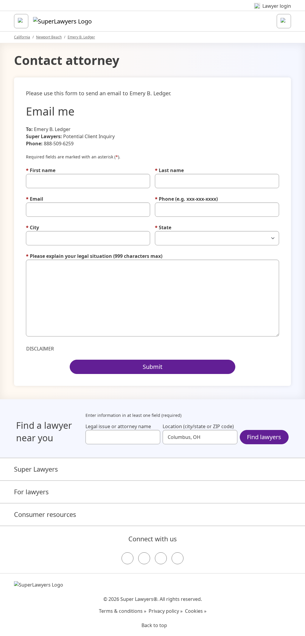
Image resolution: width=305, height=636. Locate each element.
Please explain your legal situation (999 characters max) (94, 256)
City (32, 227)
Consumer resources (45, 514)
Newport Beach (49, 37)
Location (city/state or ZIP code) (198, 426)
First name (40, 170)
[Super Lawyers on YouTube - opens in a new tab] (161, 558)
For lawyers (31, 491)
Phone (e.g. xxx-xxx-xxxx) (186, 199)
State (163, 227)
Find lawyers (264, 437)
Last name (169, 170)
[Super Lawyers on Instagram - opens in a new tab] (144, 558)
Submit (152, 367)
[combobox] (122, 437)
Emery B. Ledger (81, 37)
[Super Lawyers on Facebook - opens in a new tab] (127, 558)
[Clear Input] (153, 437)
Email (34, 199)
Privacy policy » (166, 611)
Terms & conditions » (122, 611)
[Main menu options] (21, 21)
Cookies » (195, 611)
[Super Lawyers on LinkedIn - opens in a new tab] (177, 558)
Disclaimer (40, 348)
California (22, 37)
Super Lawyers (36, 469)
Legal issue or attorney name (118, 426)
